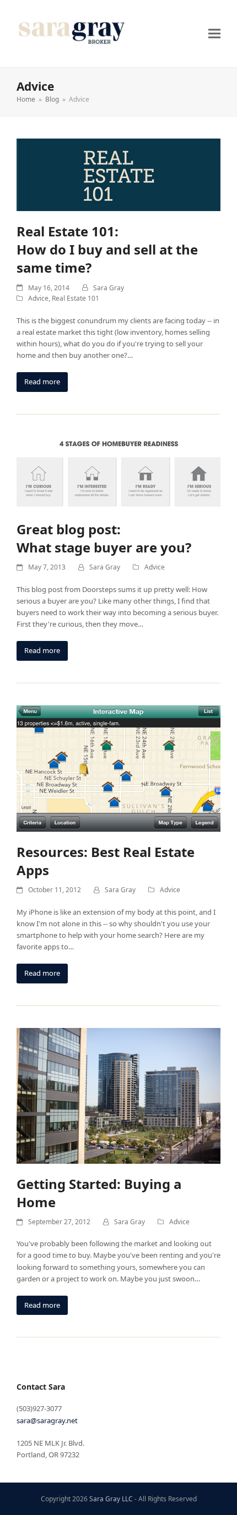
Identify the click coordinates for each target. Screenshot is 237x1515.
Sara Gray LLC (111, 1498)
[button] (214, 33)
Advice (38, 298)
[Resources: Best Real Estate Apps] (118, 767)
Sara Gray (108, 287)
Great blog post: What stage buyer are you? (104, 538)
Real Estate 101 (75, 298)
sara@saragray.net (47, 1420)
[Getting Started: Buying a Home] (118, 1095)
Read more (42, 381)
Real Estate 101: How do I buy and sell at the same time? (107, 249)
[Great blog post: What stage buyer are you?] (118, 472)
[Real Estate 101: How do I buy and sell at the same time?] (118, 174)
